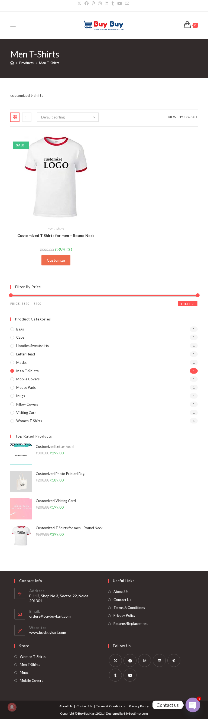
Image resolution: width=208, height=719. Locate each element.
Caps (20, 337)
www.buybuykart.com (47, 632)
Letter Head (25, 354)
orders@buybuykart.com (50, 616)
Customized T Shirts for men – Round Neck (56, 235)
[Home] (12, 63)
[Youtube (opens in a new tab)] (119, 3)
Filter (187, 304)
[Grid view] (15, 117)
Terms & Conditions (129, 607)
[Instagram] (144, 660)
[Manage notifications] (12, 707)
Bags (20, 329)
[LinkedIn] (159, 660)
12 (181, 117)
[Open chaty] (193, 705)
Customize (56, 260)
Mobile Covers (28, 379)
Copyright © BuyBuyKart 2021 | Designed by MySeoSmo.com (104, 713)
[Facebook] (129, 660)
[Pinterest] (173, 660)
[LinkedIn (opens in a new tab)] (106, 3)
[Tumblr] (115, 675)
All (195, 117)
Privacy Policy (124, 615)
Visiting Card (26, 412)
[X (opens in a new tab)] (80, 3)
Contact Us (122, 600)
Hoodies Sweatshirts (32, 346)
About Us (120, 591)
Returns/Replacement (130, 623)
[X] (115, 660)
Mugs (20, 396)
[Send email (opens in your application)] (127, 3)
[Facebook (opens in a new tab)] (86, 3)
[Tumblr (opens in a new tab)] (113, 3)
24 (188, 117)
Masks (21, 362)
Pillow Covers (27, 404)
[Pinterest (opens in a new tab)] (93, 3)
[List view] (26, 117)
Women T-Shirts (29, 421)
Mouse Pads (26, 387)
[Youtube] (129, 675)
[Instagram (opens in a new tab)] (99, 3)
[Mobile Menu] (13, 25)
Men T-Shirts (49, 63)
